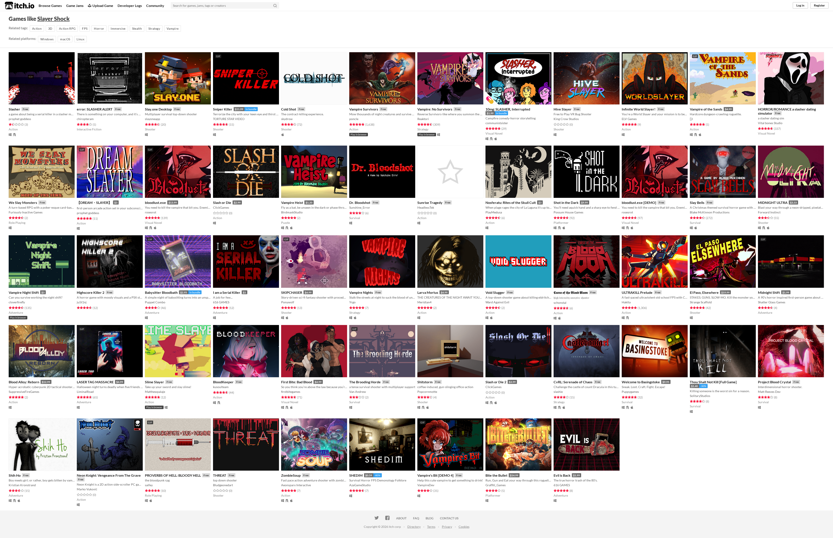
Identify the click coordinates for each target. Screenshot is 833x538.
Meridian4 (424, 302)
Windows (47, 39)
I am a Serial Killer (226, 292)
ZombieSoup (291, 475)
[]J (691, 119)
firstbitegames (290, 391)
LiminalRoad (85, 391)
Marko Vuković (87, 489)
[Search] (275, 5)
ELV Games (629, 119)
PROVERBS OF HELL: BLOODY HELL (173, 475)
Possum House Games (568, 212)
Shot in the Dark (566, 202)
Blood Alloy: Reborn (24, 382)
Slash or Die (222, 202)
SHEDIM (356, 475)
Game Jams (75, 5)
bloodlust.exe (155, 202)
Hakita (626, 302)
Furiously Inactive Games (26, 212)
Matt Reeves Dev (769, 391)
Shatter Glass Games (771, 302)
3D (50, 28)
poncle (353, 119)
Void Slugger (495, 292)
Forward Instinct (769, 212)
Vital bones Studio (770, 123)
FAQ (416, 518)
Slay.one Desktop (158, 109)
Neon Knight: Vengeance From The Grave (109, 475)
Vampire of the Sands (706, 109)
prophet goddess (20, 119)
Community (155, 5)
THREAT (219, 475)
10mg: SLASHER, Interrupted (507, 109)
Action (37, 28)
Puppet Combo (155, 302)
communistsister (496, 123)
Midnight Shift (769, 292)
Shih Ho (15, 475)
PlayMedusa (493, 212)
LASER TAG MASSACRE (95, 382)
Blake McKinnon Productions (710, 212)
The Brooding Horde (365, 382)
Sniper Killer (222, 109)
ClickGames (221, 207)
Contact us (449, 518)
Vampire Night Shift (24, 292)
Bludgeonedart (223, 485)
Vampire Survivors (363, 109)
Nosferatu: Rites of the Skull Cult (510, 202)
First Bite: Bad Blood (296, 382)
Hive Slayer (563, 109)
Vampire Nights (361, 292)
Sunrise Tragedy (430, 202)
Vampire (173, 28)
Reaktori (423, 119)
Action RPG (67, 28)
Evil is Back (562, 475)
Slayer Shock (53, 18)
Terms (431, 526)
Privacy (447, 526)
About (401, 518)
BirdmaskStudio (292, 212)
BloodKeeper (223, 382)
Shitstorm (425, 382)
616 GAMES (221, 302)
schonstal (560, 302)
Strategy (154, 28)
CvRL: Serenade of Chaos (573, 382)
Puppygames (630, 391)
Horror (99, 28)
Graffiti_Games (495, 485)
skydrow (287, 119)
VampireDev (425, 485)
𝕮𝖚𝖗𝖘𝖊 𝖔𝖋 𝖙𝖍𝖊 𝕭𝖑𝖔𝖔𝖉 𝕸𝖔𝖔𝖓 (571, 292)
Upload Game (102, 5)
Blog (429, 518)
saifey (149, 485)
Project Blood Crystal (774, 382)
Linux (80, 39)
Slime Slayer (154, 382)
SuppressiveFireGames (24, 391)
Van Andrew (357, 391)
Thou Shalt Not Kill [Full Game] (713, 382)
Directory (414, 526)
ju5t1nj (82, 302)
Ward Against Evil (497, 302)
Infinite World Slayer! (639, 109)
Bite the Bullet (496, 475)
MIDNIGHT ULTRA (772, 202)
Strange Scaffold (701, 302)
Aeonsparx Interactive (296, 485)
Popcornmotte (427, 391)
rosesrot (150, 212)
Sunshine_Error (359, 207)
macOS (65, 39)
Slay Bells (697, 202)
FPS (84, 28)
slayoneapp (152, 119)
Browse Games (50, 5)
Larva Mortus (427, 292)
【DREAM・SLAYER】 (94, 202)
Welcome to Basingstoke (641, 382)
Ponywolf (287, 302)
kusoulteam (221, 387)
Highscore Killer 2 (90, 292)
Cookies (464, 526)
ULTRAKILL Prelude (637, 292)
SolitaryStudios (700, 396)
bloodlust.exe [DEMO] (639, 202)
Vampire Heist (292, 202)
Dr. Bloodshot (359, 202)
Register (819, 5)
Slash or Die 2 (495, 382)
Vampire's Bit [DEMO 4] (435, 475)
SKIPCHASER (291, 292)
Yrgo (352, 302)
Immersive (118, 28)
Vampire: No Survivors (434, 109)
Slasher (14, 109)
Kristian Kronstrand (22, 485)
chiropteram (85, 119)
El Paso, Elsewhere (704, 292)
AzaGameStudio (360, 485)
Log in (800, 5)
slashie (558, 391)
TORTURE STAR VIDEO (228, 119)
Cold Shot (288, 109)
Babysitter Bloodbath (161, 292)
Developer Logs (130, 5)
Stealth (137, 28)
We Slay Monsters (23, 202)
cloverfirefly (17, 302)
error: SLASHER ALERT (95, 109)
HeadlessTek (425, 207)
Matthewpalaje (155, 391)
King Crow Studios (566, 119)
